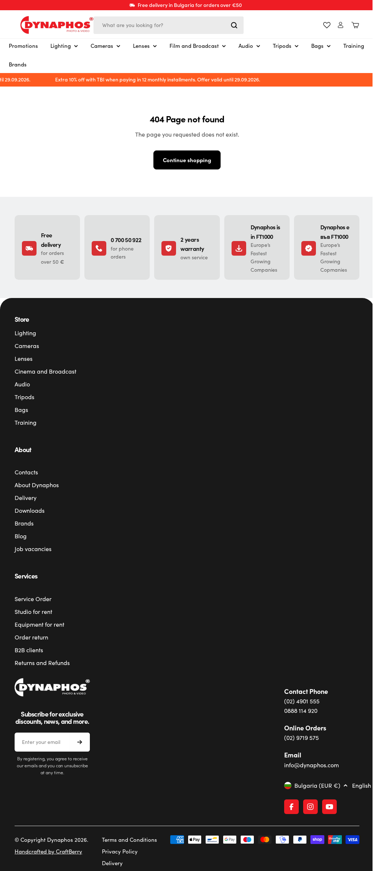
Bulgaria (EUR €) (313, 785)
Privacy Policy (117, 851)
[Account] (335, 25)
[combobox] (169, 25)
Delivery (109, 863)
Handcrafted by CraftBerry (48, 851)
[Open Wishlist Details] (321, 25)
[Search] (234, 25)
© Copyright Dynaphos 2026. (51, 839)
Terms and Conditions (126, 839)
